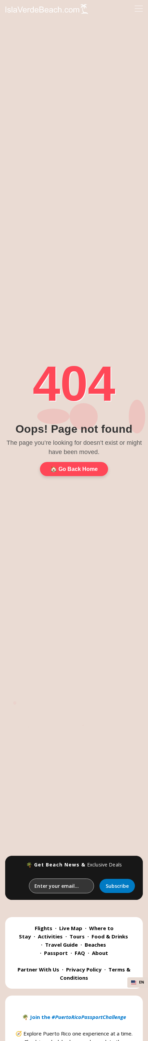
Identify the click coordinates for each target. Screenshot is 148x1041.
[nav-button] (138, 8)
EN (141, 982)
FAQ (80, 952)
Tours (77, 936)
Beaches (95, 944)
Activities (50, 936)
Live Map (70, 928)
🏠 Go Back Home (74, 469)
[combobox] (137, 982)
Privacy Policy (84, 969)
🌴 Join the (74, 1016)
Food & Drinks (110, 936)
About (100, 952)
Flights (43, 928)
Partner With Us (38, 969)
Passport (56, 952)
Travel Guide (61, 944)
